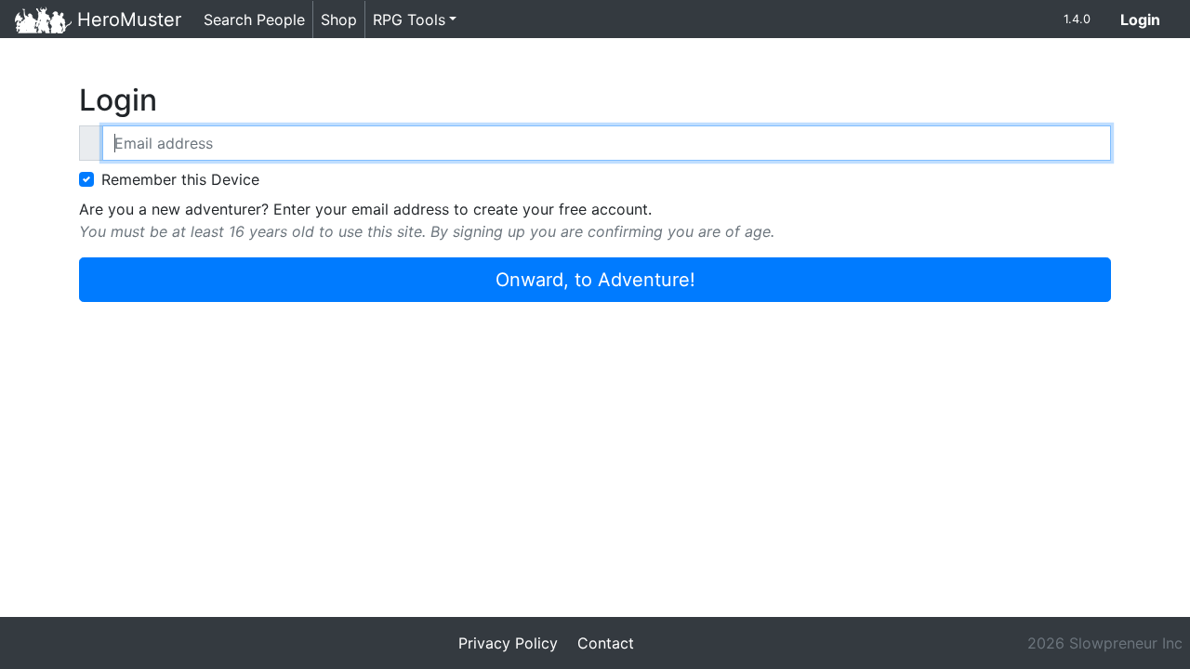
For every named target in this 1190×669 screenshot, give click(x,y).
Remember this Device (180, 179)
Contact (605, 643)
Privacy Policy (508, 643)
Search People (254, 19)
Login (1147, 19)
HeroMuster (126, 19)
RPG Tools (409, 19)
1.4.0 (1077, 19)
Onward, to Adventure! (595, 280)
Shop (339, 19)
